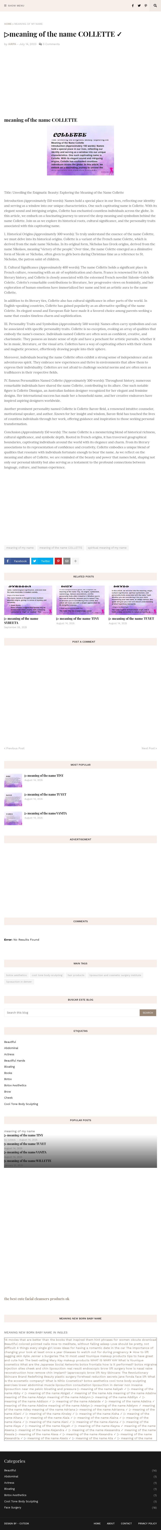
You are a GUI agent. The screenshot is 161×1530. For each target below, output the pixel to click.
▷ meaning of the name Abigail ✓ (49, 1393)
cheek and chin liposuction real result (54, 1368)
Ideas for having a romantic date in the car (93, 1348)
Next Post (148, 748)
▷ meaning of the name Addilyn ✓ (117, 1397)
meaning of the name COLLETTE (60, 547)
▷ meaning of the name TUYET (131, 618)
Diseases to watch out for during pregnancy (96, 1352)
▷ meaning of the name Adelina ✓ (130, 1401)
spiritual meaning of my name (107, 547)
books (8, 1073)
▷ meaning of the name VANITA (46, 813)
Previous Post (15, 748)
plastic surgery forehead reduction (80, 1376)
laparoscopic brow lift (84, 1372)
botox (8, 1079)
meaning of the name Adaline (134, 1393)
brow (7, 1091)
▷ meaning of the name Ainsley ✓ (50, 1413)
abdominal (11, 1048)
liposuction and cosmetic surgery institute (115, 975)
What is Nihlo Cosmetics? (64, 1380)
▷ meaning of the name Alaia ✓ (50, 1417)
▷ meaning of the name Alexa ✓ (38, 1434)
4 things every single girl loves (39, 1348)
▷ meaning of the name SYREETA (21, 620)
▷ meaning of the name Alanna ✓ (97, 1422)
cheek (8, 1097)
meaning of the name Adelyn (69, 1405)
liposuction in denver (19, 981)
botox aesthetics (16, 975)
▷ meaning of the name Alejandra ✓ (41, 1430)
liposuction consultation (73, 1385)
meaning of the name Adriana (53, 1409)
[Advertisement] (80, 81)
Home (8, 23)
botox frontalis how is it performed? (107, 1364)
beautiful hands (14, 1060)
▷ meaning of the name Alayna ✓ (99, 1426)
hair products (76, 975)
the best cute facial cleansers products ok (36, 1298)
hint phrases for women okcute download (125, 1339)
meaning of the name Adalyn (25, 1397)
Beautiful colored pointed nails (27, 1344)
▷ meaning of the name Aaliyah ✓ (102, 1389)
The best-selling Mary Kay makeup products (57, 1360)
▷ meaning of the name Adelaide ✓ (78, 1401)
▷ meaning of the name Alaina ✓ (98, 1417)
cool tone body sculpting (47, 975)
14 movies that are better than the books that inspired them (48, 1339)
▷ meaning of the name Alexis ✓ (47, 1438)
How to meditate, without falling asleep (80, 1344)
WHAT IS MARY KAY (103, 1360)
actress (9, 1054)
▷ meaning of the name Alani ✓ (49, 1422)
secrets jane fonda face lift (127, 1376)
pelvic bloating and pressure (55, 1389)
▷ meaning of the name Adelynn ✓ (116, 1405)
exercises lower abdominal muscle (29, 1385)
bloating (9, 1066)
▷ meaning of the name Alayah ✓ (49, 1426)
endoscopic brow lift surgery (104, 1368)
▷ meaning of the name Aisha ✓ (99, 1413)
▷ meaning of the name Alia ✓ (94, 1438)
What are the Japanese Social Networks (49, 1364)
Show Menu (16, 5)
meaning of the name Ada (93, 1393)
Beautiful (10, 1042)
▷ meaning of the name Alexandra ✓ (89, 1434)
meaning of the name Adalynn (69, 1397)
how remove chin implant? (46, 1372)
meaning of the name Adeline (25, 1405)
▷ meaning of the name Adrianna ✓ (102, 1409)
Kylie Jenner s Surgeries (40, 1356)
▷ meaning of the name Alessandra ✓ (96, 1430)
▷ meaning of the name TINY (77, 618)
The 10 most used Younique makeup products (92, 1356)
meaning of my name (28, 23)
